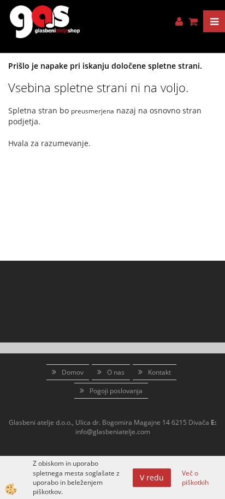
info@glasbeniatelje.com (112, 431)
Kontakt (159, 372)
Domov (73, 372)
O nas (116, 372)
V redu (152, 477)
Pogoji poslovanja (116, 390)
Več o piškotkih (195, 477)
